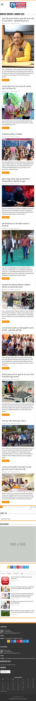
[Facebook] (11, 567)
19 (33, 685)
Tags (22, 573)
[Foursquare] (24, 567)
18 (28, 685)
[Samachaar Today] (18, 5)
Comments (16, 573)
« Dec (1, 691)
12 (33, 683)
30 (23, 507)
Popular (9, 573)
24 (23, 687)
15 (13, 685)
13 (3, 685)
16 (18, 685)
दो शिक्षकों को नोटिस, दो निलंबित (12, 134)
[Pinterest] (18, 567)
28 (8, 689)
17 (23, 685)
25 (28, 687)
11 (28, 683)
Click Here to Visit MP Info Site (7, 664)
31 (23, 689)
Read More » (5, 80)
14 (8, 685)
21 (8, 687)
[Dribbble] (21, 567)
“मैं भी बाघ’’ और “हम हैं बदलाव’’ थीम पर (14, 421)
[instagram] (27, 567)
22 (13, 687)
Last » (30, 509)
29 (13, 689)
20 (20, 507)
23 (18, 687)
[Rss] (8, 567)
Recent (3, 573)
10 (17, 507)
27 (3, 689)
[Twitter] (14, 567)
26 (33, 687)
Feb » (5, 691)
